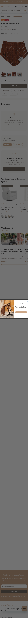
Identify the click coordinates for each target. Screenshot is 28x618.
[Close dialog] (27, 301)
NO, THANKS (21, 314)
